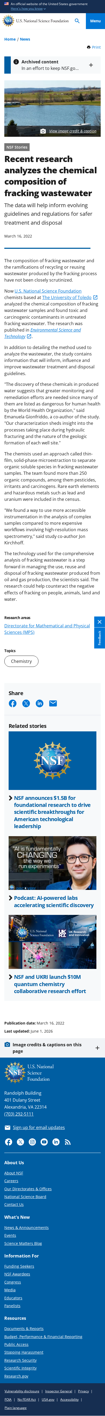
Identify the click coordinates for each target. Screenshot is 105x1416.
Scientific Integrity (20, 1368)
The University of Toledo (67, 297)
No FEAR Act (27, 1399)
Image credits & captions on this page (47, 1048)
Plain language (16, 1408)
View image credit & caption (72, 131)
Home (10, 39)
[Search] (77, 21)
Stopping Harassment (23, 1352)
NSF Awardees (17, 1274)
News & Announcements (26, 1227)
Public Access (16, 1344)
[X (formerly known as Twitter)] (20, 1142)
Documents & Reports (24, 1328)
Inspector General (58, 1391)
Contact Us (14, 1204)
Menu (95, 20)
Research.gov (16, 1376)
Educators (13, 1297)
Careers (11, 1180)
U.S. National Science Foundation (48, 291)
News (25, 39)
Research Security (20, 1360)
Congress (12, 1282)
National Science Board (25, 1196)
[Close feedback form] (99, 622)
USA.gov (48, 1399)
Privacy (83, 1391)
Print (96, 47)
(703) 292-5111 (19, 1114)
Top (95, 1003)
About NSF (13, 1173)
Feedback (99, 638)
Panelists (12, 1305)
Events (10, 1235)
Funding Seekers (19, 1266)
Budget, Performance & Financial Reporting (43, 1336)
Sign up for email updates (39, 1127)
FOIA (8, 1399)
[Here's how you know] (52, 6)
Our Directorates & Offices (28, 1188)
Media (10, 1289)
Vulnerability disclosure (22, 1391)
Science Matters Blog (23, 1243)
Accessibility (69, 1399)
